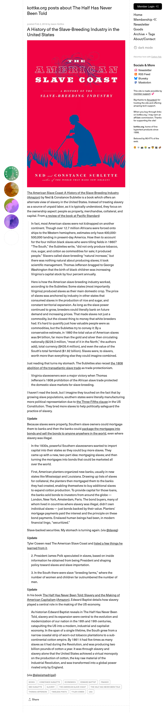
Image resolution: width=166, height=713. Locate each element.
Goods (138, 29)
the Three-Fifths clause (92, 401)
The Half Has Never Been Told (105, 687)
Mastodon (144, 82)
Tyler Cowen (77, 691)
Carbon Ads (156, 56)
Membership (143, 19)
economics (70, 682)
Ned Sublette (35, 687)
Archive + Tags (144, 34)
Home (138, 14)
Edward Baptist (88, 682)
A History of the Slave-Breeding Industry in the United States (73, 32)
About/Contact (144, 38)
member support (142, 93)
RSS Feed (144, 74)
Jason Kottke (57, 24)
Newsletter (141, 24)
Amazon (33, 197)
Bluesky (143, 78)
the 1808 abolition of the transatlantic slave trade (75, 365)
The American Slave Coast (72, 687)
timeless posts (59, 691)
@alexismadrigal (44, 675)
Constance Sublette (49, 682)
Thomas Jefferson (38, 691)
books (32, 682)
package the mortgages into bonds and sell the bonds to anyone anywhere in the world (73, 430)
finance (105, 682)
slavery (51, 687)
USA (91, 691)
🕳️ (149, 147)
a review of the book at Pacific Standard (72, 215)
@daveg (111, 530)
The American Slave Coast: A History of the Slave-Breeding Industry (73, 192)
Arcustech (152, 99)
